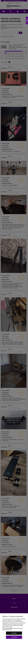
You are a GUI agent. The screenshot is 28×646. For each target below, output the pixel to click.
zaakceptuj (14, 637)
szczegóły (14, 633)
